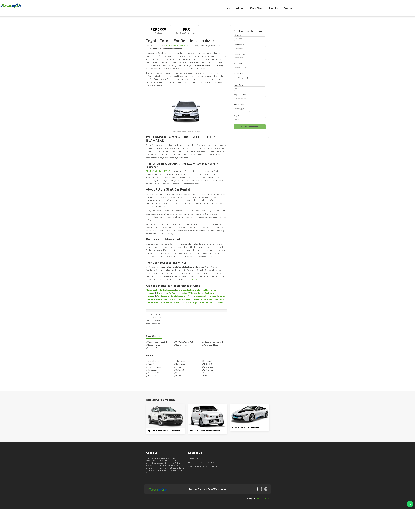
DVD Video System (154, 367)
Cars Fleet (256, 8)
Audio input (208, 361)
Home (226, 8)
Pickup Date (238, 73)
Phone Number (239, 54)
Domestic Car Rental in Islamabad (180, 299)
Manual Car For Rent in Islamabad (160, 290)
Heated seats (152, 370)
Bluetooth (151, 364)
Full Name (237, 35)
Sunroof (178, 373)
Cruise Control (209, 364)
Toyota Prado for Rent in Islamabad (176, 302)
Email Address (239, 45)
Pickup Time (238, 85)
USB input (207, 376)
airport (196, 256)
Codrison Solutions (262, 499)
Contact (289, 8)
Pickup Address (239, 64)
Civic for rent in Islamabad (206, 299)
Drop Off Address (240, 95)
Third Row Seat (153, 376)
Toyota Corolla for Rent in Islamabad (178, 45)
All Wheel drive (181, 361)
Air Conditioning (153, 361)
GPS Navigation (209, 367)
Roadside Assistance (155, 373)
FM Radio (179, 367)
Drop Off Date (239, 104)
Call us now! (193, 279)
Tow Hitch (179, 376)
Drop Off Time (239, 116)
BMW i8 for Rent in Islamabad (245, 428)
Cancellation (180, 364)
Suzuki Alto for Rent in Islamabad (205, 430)
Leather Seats (209, 370)
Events (273, 8)
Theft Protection (210, 373)
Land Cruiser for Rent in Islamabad (191, 290)
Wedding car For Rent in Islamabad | (171, 296)
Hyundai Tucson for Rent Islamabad (164, 430)
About (240, 8)
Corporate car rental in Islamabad (202, 296)
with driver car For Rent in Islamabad (172, 293)
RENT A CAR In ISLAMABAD (158, 171)
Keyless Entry (180, 370)
